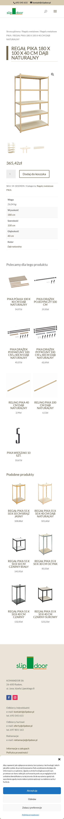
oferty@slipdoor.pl (23, 725)
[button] (59, 759)
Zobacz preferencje (32, 807)
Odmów (32, 799)
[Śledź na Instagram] (15, 697)
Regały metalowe (30, 31)
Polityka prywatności (30, 815)
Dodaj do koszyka (34, 174)
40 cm (11, 235)
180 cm (11, 214)
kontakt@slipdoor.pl (24, 711)
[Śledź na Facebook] (8, 697)
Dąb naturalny (15, 246)
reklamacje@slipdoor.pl (25, 740)
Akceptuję (32, 790)
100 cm (11, 225)
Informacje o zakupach (17, 748)
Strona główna (13, 31)
